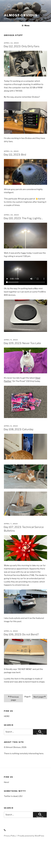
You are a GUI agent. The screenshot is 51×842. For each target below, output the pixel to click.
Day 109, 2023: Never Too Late (22, 343)
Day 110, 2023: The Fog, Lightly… (23, 218)
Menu (26, 25)
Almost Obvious (21, 15)
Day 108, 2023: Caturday (18, 429)
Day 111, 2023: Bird (15, 154)
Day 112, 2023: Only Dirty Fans (21, 46)
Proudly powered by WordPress (31, 836)
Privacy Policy (10, 836)
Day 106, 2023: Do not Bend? (21, 634)
